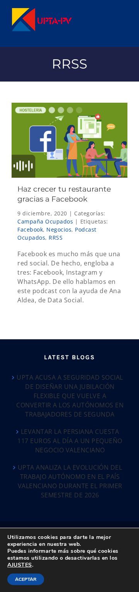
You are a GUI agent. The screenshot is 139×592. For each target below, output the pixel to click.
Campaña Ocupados (45, 221)
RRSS (56, 237)
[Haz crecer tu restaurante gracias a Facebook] (69, 140)
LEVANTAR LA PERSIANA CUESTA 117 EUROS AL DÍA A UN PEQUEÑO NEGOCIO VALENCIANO (69, 440)
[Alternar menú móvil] (123, 12)
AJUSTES (19, 565)
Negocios (58, 229)
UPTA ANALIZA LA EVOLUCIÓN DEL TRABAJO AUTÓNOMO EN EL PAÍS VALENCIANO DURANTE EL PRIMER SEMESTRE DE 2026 (70, 481)
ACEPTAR (25, 579)
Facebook (30, 229)
